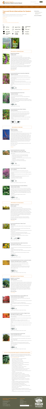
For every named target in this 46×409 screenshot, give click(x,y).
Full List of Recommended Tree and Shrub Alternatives (11, 22)
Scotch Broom (13, 220)
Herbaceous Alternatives (38, 12)
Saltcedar (4, 18)
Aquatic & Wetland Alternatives (37, 13)
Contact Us (21, 399)
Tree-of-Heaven (5, 21)
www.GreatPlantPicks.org (15, 357)
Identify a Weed (36, 3)
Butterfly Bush (5, 17)
